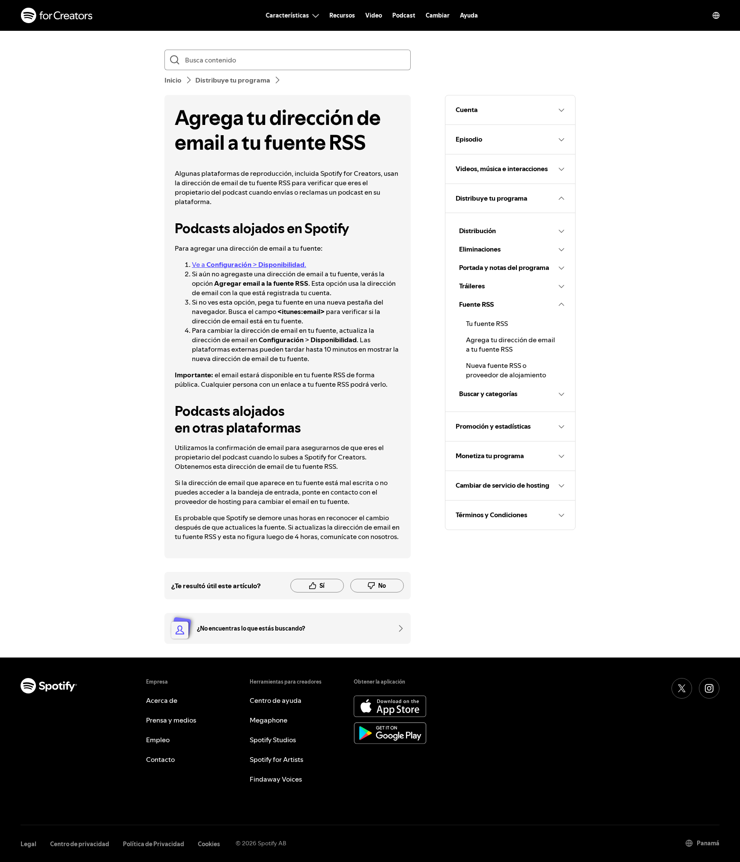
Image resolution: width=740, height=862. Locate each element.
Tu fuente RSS (487, 323)
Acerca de (161, 700)
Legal (28, 844)
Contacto (160, 759)
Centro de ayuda (275, 700)
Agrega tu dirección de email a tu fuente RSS (510, 344)
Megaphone (268, 720)
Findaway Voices (276, 779)
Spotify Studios (273, 739)
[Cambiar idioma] (716, 15)
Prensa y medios (171, 720)
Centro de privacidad (79, 844)
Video (373, 15)
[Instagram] (709, 688)
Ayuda (469, 15)
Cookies (209, 844)
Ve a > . (249, 264)
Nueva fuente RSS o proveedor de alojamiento (506, 370)
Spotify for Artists (276, 759)
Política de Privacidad (153, 844)
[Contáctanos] (398, 628)
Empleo (158, 739)
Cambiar (438, 15)
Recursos (342, 15)
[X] (681, 688)
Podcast (403, 15)
